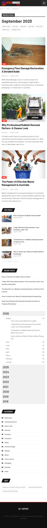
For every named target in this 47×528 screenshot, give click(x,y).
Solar (6, 471)
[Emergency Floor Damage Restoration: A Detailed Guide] (23, 51)
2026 (6, 313)
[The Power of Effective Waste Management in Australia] (23, 164)
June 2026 (23, 26)
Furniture (8, 438)
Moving (7, 451)
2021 (5, 386)
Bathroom (8, 418)
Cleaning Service (11, 422)
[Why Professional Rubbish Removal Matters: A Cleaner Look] (23, 108)
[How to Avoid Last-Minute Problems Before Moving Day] (7, 254)
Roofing (7, 467)
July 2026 (15, 26)
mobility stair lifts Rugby (10, 491)
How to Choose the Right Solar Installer (27, 215)
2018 (5, 401)
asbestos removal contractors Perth (14, 487)
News (7, 455)
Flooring (7, 434)
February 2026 (16, 30)
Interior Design (10, 447)
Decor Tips (8, 426)
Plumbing (8, 463)
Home (4, 64)
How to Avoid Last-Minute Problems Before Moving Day (21, 296)
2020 (6, 391)
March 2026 (6, 30)
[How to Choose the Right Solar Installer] (7, 218)
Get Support (23, 508)
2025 (6, 367)
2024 (6, 372)
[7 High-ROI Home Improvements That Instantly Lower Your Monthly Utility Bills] (7, 230)
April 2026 (40, 26)
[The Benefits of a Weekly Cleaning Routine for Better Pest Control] (7, 242)
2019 (5, 396)
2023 (6, 377)
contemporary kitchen (35, 487)
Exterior (7, 430)
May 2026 (31, 26)
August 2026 (6, 26)
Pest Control (9, 459)
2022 (6, 381)
